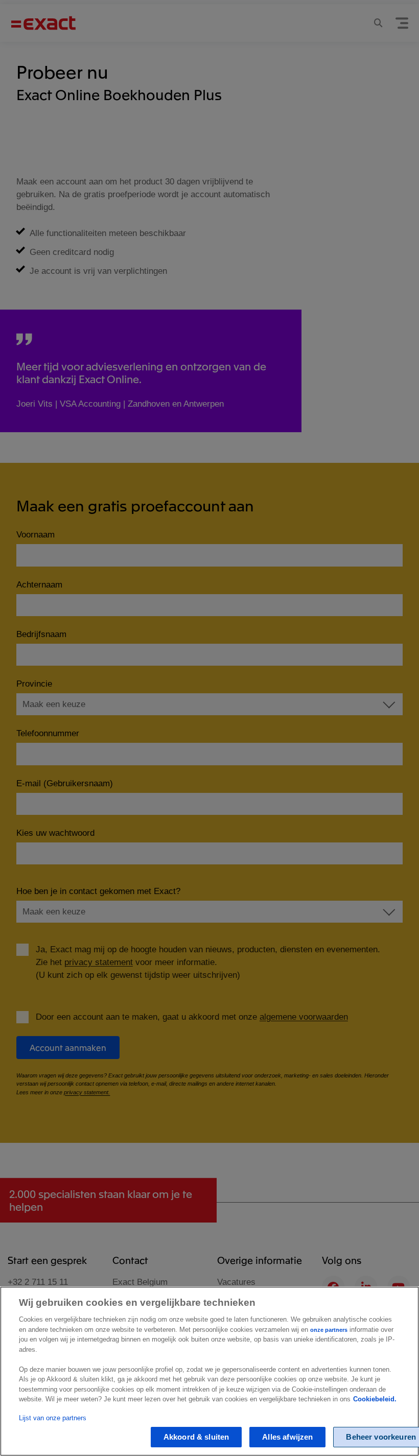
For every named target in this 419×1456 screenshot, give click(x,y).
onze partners (328, 1330)
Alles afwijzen (287, 1436)
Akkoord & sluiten (196, 1436)
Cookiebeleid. (375, 1399)
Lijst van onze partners (52, 1418)
